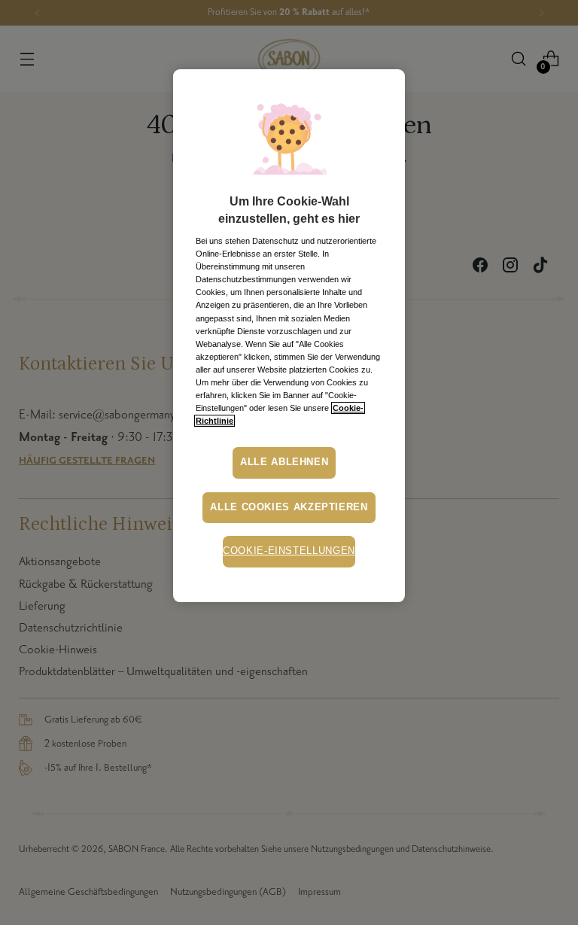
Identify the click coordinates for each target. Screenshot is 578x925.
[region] (288, 335)
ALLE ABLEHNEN (284, 462)
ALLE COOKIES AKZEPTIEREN (288, 507)
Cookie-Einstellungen (289, 551)
